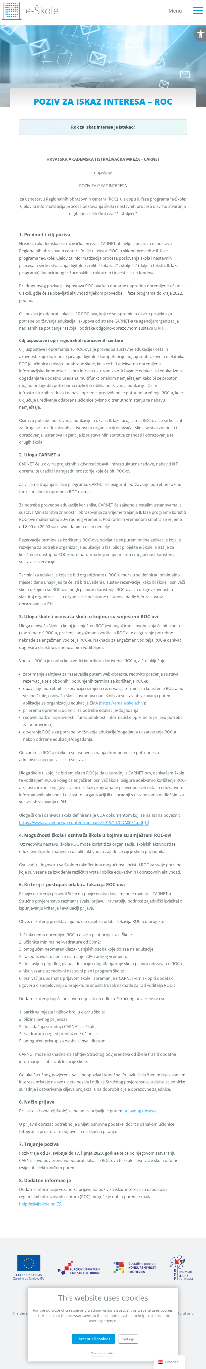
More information (103, 1353)
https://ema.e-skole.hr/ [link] (122, 703)
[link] (200, 34)
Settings (128, 1339)
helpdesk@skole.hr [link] (37, 1204)
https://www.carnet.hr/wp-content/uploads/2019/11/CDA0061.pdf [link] (81, 822)
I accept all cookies (93, 1338)
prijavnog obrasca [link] (140, 1111)
